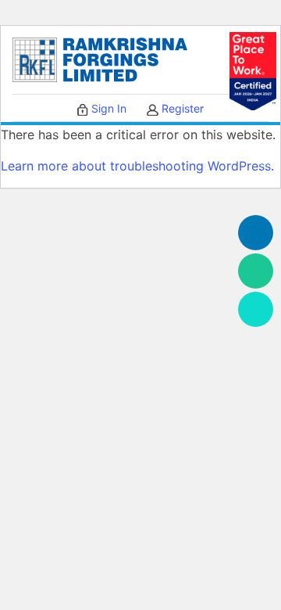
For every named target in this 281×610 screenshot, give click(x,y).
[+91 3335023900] (255, 271)
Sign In (107, 108)
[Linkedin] (255, 232)
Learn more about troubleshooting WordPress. (137, 166)
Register (181, 108)
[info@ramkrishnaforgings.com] (255, 309)
